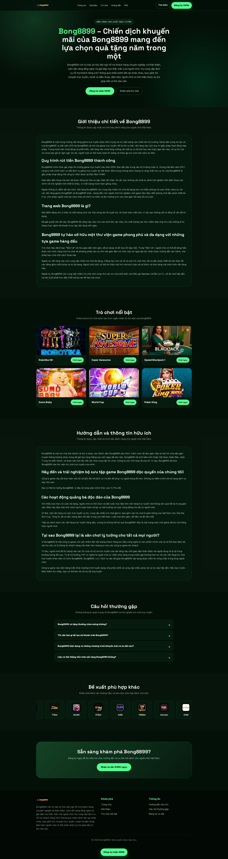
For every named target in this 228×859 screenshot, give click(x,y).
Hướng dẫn (116, 5)
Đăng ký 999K (181, 5)
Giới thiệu (93, 5)
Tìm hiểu (163, 5)
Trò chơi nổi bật (109, 814)
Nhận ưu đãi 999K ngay (114, 767)
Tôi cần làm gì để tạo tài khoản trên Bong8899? (83, 635)
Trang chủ (81, 5)
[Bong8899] (42, 5)
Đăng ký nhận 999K (99, 90)
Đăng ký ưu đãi (156, 814)
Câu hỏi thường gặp (159, 809)
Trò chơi (104, 5)
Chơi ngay (77, 360)
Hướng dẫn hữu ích (158, 804)
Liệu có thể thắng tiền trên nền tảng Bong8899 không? (87, 657)
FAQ (126, 5)
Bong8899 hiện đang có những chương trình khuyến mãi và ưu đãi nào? (96, 646)
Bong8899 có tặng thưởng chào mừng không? (82, 624)
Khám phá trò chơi (129, 91)
